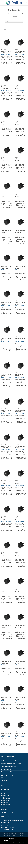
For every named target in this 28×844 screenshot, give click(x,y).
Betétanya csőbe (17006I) (20, 339)
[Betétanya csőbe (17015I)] (21, 723)
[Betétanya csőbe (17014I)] (21, 687)
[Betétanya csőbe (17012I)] (21, 579)
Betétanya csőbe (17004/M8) (20, 231)
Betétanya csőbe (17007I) (20, 375)
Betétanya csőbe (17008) (6, 411)
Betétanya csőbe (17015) (6, 734)
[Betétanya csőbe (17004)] (7, 220)
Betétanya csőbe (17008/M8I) (6, 446)
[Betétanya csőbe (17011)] (7, 543)
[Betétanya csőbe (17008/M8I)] (7, 435)
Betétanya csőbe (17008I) (20, 446)
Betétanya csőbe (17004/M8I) (6, 267)
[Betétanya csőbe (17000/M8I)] (7, 76)
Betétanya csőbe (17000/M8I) (6, 87)
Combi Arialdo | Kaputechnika (8, 766)
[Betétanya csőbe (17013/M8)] (21, 615)
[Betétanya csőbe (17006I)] (21, 328)
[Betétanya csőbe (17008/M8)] (21, 399)
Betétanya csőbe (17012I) (20, 590)
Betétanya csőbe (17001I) (20, 123)
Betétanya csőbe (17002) (6, 159)
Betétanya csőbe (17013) (6, 626)
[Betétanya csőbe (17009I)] (21, 471)
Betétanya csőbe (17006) (6, 339)
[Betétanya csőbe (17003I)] (21, 184)
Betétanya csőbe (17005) (6, 303)
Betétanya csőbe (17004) (6, 231)
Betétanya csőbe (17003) (6, 195)
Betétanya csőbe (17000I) (20, 87)
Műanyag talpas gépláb (13, 13)
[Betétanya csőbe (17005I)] (21, 292)
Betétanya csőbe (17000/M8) (20, 51)
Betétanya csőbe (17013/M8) (20, 626)
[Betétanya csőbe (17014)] (7, 687)
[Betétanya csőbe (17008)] (7, 399)
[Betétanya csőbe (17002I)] (21, 148)
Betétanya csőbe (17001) (6, 123)
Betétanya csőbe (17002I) (20, 159)
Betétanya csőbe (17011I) (20, 554)
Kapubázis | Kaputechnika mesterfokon (11, 763)
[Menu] (2, 3)
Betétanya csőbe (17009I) (20, 482)
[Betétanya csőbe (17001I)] (21, 112)
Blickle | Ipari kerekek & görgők (8, 760)
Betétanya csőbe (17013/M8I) (6, 662)
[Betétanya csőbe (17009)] (7, 471)
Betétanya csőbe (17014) (6, 698)
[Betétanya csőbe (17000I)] (21, 76)
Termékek (5, 13)
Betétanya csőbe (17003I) (20, 195)
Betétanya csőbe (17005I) (20, 303)
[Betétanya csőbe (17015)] (7, 723)
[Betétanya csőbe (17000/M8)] (21, 40)
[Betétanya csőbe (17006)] (7, 328)
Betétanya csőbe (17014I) (20, 698)
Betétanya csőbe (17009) (6, 482)
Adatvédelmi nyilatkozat (7, 785)
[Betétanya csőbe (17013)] (7, 615)
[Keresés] (26, 2)
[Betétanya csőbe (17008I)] (21, 435)
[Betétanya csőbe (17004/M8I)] (7, 256)
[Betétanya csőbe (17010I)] (21, 507)
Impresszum (4, 780)
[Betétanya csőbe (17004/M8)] (21, 220)
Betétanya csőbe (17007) (6, 375)
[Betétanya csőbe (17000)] (7, 40)
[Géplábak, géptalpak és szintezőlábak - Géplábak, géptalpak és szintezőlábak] (14, 3)
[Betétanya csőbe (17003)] (7, 184)
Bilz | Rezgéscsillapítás (6, 772)
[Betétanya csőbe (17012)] (7, 579)
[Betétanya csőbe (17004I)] (21, 256)
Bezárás (25, 842)
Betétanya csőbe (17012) (6, 590)
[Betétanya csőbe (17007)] (7, 363)
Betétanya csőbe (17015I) (20, 734)
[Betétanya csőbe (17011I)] (21, 543)
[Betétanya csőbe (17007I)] (21, 363)
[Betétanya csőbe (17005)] (7, 292)
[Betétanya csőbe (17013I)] (21, 651)
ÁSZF (2, 783)
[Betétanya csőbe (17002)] (7, 148)
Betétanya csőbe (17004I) (20, 267)
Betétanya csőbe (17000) (6, 51)
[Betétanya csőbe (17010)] (7, 507)
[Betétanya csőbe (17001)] (7, 112)
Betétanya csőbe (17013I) (20, 662)
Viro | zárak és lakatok (6, 769)
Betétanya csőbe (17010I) (20, 518)
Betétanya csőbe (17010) (6, 518)
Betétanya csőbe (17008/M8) (20, 411)
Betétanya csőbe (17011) (6, 554)
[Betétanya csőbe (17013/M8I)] (7, 651)
